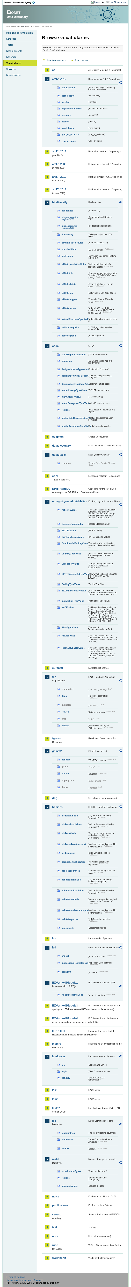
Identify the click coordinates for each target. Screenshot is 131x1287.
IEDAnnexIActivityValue (74, 590)
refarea (65, 711)
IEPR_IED (58, 1031)
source (65, 773)
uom (55, 1236)
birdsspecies (68, 853)
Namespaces (13, 75)
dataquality (67, 234)
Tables (9, 44)
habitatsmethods (70, 899)
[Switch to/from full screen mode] (108, 2)
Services (11, 69)
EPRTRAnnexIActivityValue (74, 574)
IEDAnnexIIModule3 (65, 1005)
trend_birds (68, 128)
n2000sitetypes (69, 299)
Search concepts (82, 60)
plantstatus (67, 1139)
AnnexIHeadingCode (72, 995)
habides (57, 807)
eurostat (57, 667)
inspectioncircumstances (74, 963)
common (58, 436)
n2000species (69, 308)
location (66, 102)
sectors (65, 1148)
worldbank (59, 1258)
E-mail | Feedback (16, 1277)
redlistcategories (70, 327)
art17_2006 (59, 164)
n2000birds (67, 273)
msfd (55, 1159)
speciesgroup (69, 335)
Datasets (11, 38)
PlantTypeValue (70, 627)
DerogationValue (70, 564)
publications (60, 1205)
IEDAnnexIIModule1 (65, 982)
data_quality (68, 96)
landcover (58, 1056)
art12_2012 (59, 79)
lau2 (55, 1099)
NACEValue (68, 607)
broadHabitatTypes (71, 1171)
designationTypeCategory (74, 375)
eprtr (55, 475)
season (65, 121)
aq (53, 69)
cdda (55, 346)
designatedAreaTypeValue (74, 369)
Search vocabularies (56, 60)
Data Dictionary (32, 26)
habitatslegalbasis (71, 879)
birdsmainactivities (72, 824)
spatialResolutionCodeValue (74, 426)
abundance (67, 210)
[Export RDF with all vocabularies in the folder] (120, 83)
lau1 (55, 1090)
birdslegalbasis (70, 815)
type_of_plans (69, 141)
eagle (64, 1071)
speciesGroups (69, 1186)
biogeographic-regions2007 (70, 218)
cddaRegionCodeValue (73, 354)
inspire (56, 1043)
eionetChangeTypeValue (74, 390)
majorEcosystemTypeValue (74, 403)
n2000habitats (69, 284)
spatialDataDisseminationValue (74, 418)
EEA (20, 2)
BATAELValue (69, 530)
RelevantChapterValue (73, 648)
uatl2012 (66, 1078)
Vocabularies (13, 63)
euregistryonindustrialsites (69, 501)
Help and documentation (19, 32)
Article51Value (69, 510)
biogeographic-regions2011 (70, 227)
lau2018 (57, 1108)
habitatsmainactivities (73, 890)
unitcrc (65, 725)
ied (54, 947)
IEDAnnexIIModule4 (65, 1018)
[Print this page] (103, 2)
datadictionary (61, 445)
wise (55, 1245)
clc (63, 1065)
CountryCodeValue (71, 553)
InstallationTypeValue (73, 601)
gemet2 (57, 751)
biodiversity (59, 202)
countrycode (68, 87)
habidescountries (71, 871)
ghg (54, 798)
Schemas (11, 56)
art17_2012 (59, 176)
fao (54, 677)
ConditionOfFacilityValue (74, 543)
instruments (68, 928)
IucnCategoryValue (71, 397)
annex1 (65, 956)
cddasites (67, 361)
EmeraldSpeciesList (72, 242)
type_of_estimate (70, 134)
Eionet (20, 26)
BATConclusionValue (73, 537)
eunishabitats (69, 249)
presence (66, 115)
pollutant (66, 972)
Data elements (14, 50)
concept (66, 759)
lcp (54, 1120)
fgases (56, 738)
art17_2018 (59, 189)
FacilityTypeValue (71, 584)
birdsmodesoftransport (74, 844)
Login (97, 2)
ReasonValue (68, 635)
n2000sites (67, 293)
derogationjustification (73, 862)
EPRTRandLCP (62, 488)
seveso (57, 1214)
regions (66, 410)
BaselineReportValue (72, 524)
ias (54, 938)
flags (64, 696)
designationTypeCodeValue (74, 384)
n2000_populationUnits (74, 264)
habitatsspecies (70, 919)
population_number (72, 108)
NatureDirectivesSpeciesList (74, 319)
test (54, 1227)
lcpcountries (68, 1133)
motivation (67, 256)
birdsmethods (69, 833)
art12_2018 (59, 151)
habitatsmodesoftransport (74, 910)
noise (55, 1196)
